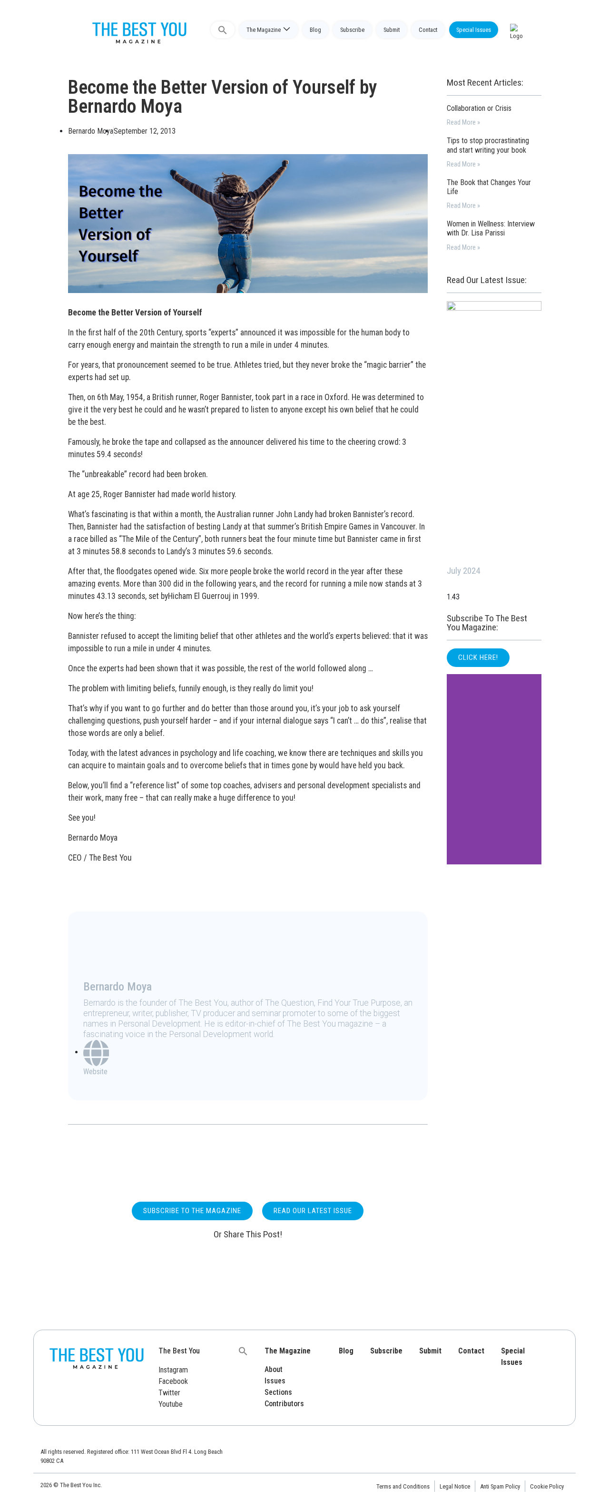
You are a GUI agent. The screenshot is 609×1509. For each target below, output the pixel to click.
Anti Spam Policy (500, 1486)
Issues (275, 1380)
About (274, 1369)
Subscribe (352, 29)
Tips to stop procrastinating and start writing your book (488, 145)
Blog (315, 29)
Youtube (170, 1404)
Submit (391, 29)
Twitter (169, 1392)
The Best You (179, 1350)
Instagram (173, 1369)
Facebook (173, 1381)
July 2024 (463, 570)
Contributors (284, 1403)
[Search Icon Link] (223, 29)
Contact (428, 29)
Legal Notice (455, 1486)
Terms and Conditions (403, 1486)
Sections (278, 1392)
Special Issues (473, 29)
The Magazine (263, 29)
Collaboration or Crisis (479, 108)
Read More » (463, 122)
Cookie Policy (547, 1486)
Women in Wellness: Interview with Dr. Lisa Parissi (491, 228)
